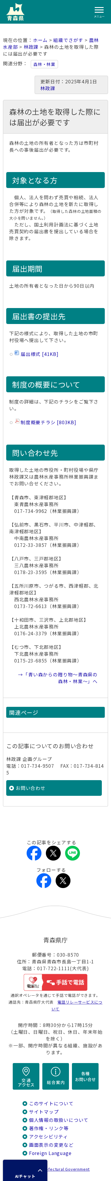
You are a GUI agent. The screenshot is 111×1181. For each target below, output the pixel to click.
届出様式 (39, 354)
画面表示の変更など (51, 1144)
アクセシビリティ (48, 1136)
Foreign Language (50, 1153)
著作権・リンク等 (49, 1128)
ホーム (40, 40)
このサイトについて (51, 1103)
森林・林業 (44, 64)
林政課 (31, 46)
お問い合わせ (31, 788)
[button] (25, 1170)
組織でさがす (68, 40)
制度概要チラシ (47, 422)
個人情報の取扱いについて (59, 1120)
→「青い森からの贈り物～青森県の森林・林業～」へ (58, 678)
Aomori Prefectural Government (58, 1169)
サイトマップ (44, 1111)
